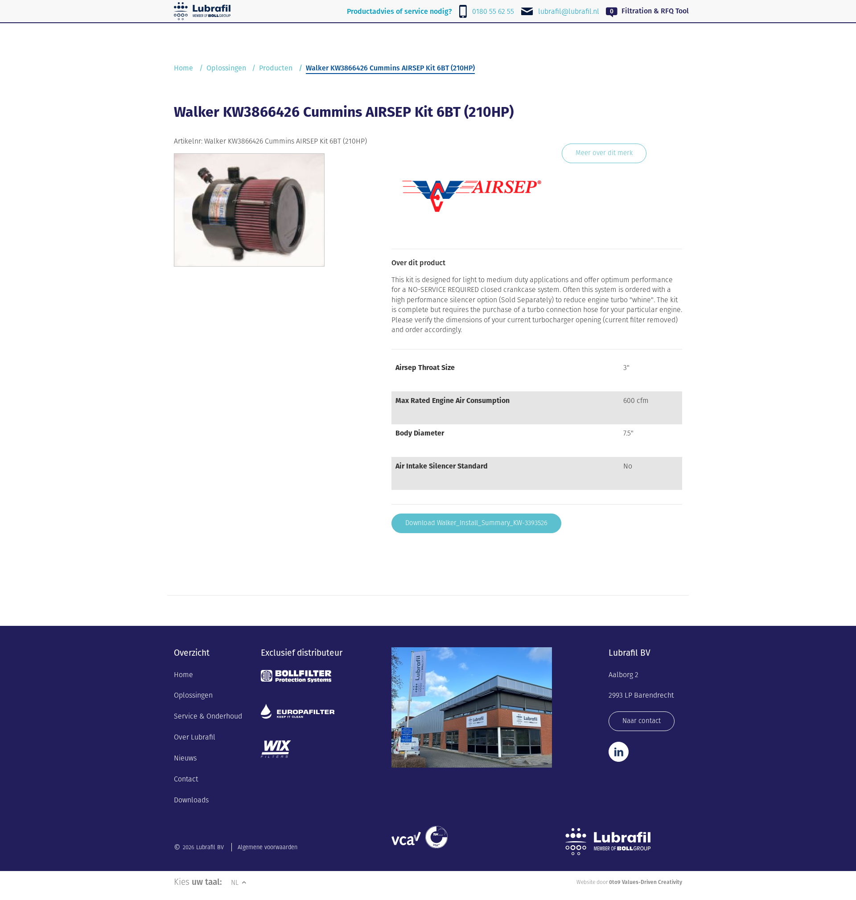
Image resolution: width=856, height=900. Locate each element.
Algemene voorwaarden (267, 847)
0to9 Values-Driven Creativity (645, 882)
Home (183, 68)
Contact (186, 779)
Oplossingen (226, 68)
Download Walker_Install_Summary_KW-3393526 (476, 522)
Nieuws (185, 758)
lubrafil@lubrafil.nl (568, 11)
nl (235, 882)
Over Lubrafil (194, 737)
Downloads (191, 800)
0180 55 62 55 (493, 11)
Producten (275, 68)
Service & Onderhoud (208, 716)
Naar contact (641, 720)
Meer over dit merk (604, 152)
